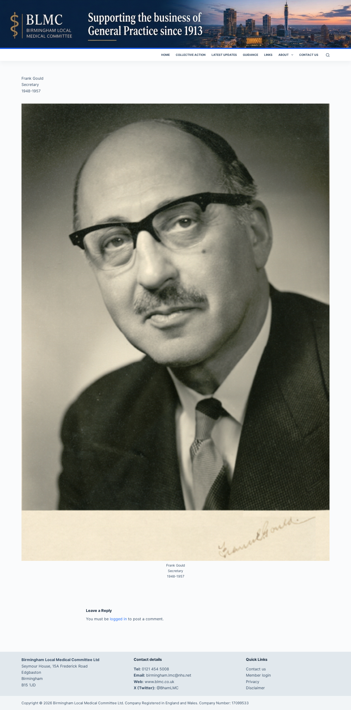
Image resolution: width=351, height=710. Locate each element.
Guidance (250, 55)
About (283, 55)
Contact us (308, 55)
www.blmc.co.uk (159, 681)
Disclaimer (255, 687)
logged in (118, 618)
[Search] (328, 55)
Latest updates (224, 55)
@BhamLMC (168, 687)
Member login (258, 675)
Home (165, 55)
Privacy (252, 681)
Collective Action (191, 55)
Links (268, 55)
